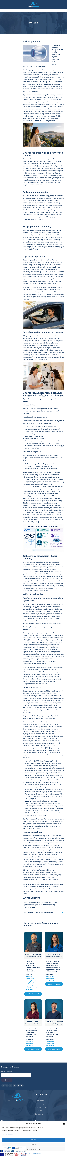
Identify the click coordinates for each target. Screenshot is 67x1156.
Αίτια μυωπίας (10, 39)
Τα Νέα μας (38, 1110)
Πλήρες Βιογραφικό (33, 994)
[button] (64, 1124)
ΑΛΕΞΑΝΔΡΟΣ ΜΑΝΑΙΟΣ (54, 1022)
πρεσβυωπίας (43, 590)
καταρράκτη (39, 355)
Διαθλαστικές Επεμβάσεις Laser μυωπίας (11, 76)
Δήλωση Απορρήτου (37, 1153)
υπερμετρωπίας (28, 590)
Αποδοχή (33, 1140)
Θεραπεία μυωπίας (9, 60)
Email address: (6, 1072)
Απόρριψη (33, 1144)
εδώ (41, 594)
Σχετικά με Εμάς (40, 1100)
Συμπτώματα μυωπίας (10, 45)
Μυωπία (7, 29)
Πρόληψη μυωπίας (9, 67)
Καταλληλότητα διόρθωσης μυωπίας (11, 86)
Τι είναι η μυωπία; (11, 34)
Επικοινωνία (39, 1114)
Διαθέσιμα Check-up (41, 1107)
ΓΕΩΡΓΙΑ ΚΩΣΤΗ (33, 1022)
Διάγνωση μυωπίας (9, 53)
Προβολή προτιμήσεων (33, 1149)
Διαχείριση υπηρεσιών (8, 1134)
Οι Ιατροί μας (39, 1104)
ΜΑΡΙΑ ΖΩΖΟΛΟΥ (54, 954)
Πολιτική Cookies (28, 1153)
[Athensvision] (33, 4)
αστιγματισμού (49, 588)
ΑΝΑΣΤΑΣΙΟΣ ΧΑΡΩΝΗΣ (33, 954)
